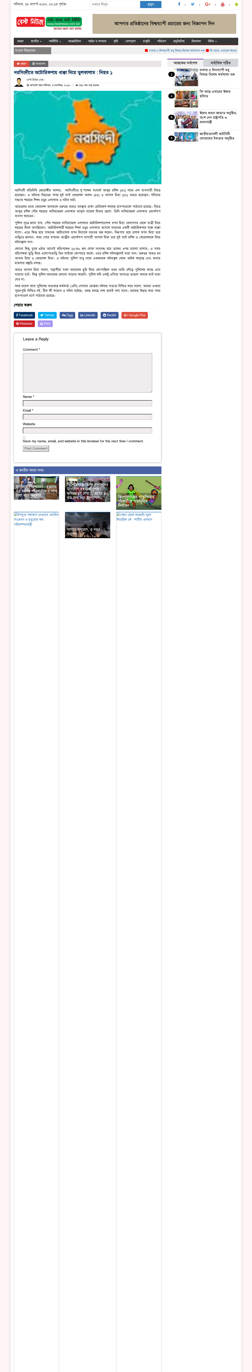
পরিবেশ (161, 41)
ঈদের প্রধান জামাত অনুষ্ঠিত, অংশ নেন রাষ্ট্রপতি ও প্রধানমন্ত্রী (218, 117)
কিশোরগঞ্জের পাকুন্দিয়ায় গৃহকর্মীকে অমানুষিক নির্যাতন (136, 501)
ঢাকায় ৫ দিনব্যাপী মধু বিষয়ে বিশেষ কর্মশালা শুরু (165, 51)
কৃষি (116, 41)
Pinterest (25, 324)
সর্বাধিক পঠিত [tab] (221, 63)
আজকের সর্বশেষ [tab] (185, 63)
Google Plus (136, 315)
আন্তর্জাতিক (74, 41)
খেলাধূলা (130, 41)
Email (28, 410)
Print (46, 324)
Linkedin (89, 315)
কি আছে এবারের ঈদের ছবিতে (215, 51)
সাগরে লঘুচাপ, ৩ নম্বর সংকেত (83, 531)
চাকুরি (146, 41)
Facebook (25, 315)
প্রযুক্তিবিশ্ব (178, 41)
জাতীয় (35, 41)
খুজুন (150, 4)
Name (28, 397)
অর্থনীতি (54, 41)
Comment (31, 350)
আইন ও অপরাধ (97, 41)
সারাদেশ (40, 63)
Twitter (48, 315)
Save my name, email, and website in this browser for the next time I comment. (83, 441)
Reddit (111, 315)
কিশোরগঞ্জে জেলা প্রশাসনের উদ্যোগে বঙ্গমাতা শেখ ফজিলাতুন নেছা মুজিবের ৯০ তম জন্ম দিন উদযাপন (87, 491)
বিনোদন (196, 41)
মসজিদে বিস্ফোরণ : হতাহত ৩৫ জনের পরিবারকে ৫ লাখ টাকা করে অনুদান (36, 491)
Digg (69, 315)
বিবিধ (211, 41)
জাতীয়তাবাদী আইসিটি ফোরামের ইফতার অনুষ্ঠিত (217, 136)
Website (29, 424)
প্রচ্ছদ (20, 41)
